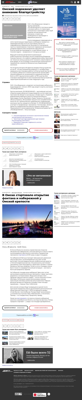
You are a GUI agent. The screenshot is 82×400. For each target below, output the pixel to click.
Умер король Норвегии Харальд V (69, 135)
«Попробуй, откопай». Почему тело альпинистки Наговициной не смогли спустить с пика (70, 196)
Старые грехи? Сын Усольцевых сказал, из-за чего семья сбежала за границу (70, 100)
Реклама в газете (29, 370)
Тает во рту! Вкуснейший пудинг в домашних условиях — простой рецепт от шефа (69, 79)
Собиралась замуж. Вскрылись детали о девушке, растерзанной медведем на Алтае (69, 212)
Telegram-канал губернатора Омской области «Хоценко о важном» (19, 238)
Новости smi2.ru (7, 188)
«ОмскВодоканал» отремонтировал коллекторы (41, 159)
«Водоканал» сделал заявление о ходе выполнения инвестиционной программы (42, 155)
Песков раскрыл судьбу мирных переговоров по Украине (69, 115)
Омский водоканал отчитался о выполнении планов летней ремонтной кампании (30, 116)
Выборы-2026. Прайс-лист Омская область (45, 370)
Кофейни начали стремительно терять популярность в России (68, 125)
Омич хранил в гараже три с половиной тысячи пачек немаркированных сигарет (66, 63)
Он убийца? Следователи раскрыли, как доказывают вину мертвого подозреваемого (67, 50)
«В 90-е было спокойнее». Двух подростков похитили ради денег (69, 105)
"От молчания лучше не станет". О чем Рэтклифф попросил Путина (70, 130)
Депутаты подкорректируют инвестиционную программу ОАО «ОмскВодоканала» (17, 160)
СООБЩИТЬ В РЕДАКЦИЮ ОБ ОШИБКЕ (22, 372)
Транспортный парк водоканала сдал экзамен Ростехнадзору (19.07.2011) (28, 119)
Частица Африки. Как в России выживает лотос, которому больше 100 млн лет (70, 207)
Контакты (60, 370)
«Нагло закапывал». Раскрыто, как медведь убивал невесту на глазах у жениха (70, 202)
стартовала (22, 255)
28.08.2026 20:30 (6, 192)
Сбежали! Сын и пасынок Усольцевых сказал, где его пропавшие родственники (70, 223)
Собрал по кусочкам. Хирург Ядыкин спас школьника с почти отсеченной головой (70, 90)
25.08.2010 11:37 (6, 6)
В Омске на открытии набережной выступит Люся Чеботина (67, 69)
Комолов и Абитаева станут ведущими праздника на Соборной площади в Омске (41, 338)
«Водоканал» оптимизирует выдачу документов (16, 154)
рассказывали (22, 298)
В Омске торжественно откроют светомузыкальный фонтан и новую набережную (17, 343)
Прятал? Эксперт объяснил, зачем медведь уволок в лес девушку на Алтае (69, 218)
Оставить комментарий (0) (41, 130)
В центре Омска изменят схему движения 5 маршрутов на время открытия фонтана (17, 338)
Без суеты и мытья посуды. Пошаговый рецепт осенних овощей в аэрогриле (67, 44)
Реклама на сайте (18, 370)
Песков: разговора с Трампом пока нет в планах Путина (69, 120)
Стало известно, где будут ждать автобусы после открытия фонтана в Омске (42, 333)
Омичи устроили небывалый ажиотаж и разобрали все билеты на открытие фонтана (17, 333)
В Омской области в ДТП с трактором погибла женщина (67, 56)
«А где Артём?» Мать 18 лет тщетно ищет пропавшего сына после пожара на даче (69, 95)
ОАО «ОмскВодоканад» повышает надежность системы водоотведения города (17, 165)
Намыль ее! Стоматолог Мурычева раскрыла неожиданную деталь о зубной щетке (69, 85)
